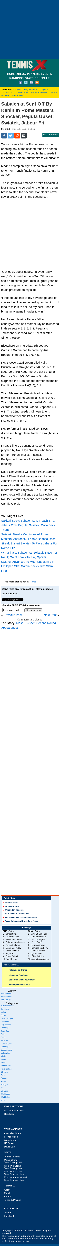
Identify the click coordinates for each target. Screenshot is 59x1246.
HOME (11, 74)
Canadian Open (7, 1018)
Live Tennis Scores (14, 1110)
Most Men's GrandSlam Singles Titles (14, 1172)
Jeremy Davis (6, 997)
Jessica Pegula (38, 939)
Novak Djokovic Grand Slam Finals (21, 917)
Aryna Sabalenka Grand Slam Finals (21, 921)
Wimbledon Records (14, 910)
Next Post (50, 615)
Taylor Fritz (11, 953)
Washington (5, 1094)
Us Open (17, 90)
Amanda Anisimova (40, 959)
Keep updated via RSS (19, 984)
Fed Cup (4, 1040)
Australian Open (7, 1006)
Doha (3, 1034)
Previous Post (13, 615)
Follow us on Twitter (18, 970)
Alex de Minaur (12, 951)
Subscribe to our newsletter (22, 980)
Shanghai (4, 1084)
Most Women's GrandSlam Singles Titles (15, 1178)
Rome (33, 581)
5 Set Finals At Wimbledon (17, 914)
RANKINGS (16, 78)
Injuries (4, 1056)
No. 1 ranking (6, 1069)
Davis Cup (5, 1031)
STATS (29, 78)
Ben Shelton (11, 959)
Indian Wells (5, 1053)
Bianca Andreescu (39, 92)
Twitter (7, 1212)
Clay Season (6, 1025)
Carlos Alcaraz (21, 92)
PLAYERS (33, 74)
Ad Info (7, 1196)
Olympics (4, 1072)
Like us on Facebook (18, 975)
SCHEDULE (42, 78)
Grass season (6, 1050)
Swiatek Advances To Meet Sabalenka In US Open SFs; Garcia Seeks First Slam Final (27, 566)
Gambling (4, 1047)
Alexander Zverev (14, 939)
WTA (3, 1100)
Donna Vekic (17, 95)
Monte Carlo (5, 1066)
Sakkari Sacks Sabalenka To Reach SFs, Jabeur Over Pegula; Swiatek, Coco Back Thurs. (28, 525)
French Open (6, 1044)
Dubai (3, 1037)
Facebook (9, 1216)
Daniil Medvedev (13, 948)
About (7, 1189)
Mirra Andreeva (38, 945)
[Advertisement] (29, 29)
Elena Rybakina (38, 937)
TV (2, 1088)
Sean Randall (6, 993)
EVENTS (46, 74)
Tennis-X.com (34, 1230)
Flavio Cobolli (12, 956)
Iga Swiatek (36, 953)
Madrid (3, 1059)
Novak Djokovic (13, 945)
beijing (3, 1012)
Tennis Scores (11, 903)
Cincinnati (5, 1022)
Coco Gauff (36, 942)
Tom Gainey (5, 1000)
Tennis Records (12, 906)
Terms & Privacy (12, 1200)
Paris (3, 1075)
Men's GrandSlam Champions (13, 1161)
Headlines (9, 1114)
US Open (4, 1091)
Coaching (4, 1028)
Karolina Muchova (39, 948)
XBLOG (21, 74)
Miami (3, 1062)
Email (7, 1193)
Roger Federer (30, 90)
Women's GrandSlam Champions (13, 1167)
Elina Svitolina (37, 956)
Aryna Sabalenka (39, 934)
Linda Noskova (38, 951)
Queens (4, 1078)
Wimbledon (5, 1097)
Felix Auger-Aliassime (15, 942)
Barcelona (5, 1009)
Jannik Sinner (12, 934)
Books (3, 1015)
